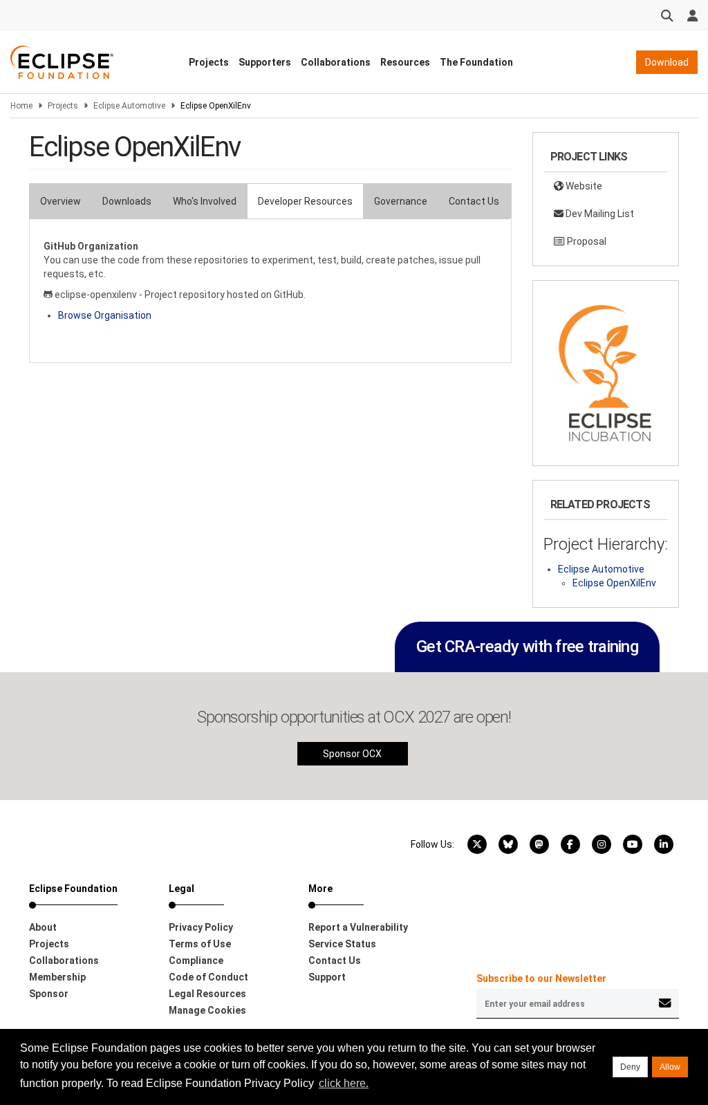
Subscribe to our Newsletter (541, 978)
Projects (209, 62)
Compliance (196, 960)
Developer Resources (305, 201)
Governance (400, 201)
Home (21, 106)
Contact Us (474, 201)
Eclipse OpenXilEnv (614, 582)
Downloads (126, 201)
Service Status (342, 943)
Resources (405, 62)
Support (327, 977)
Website (582, 186)
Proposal (585, 241)
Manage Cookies (207, 1010)
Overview (60, 201)
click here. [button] (344, 1083)
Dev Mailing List (598, 213)
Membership (57, 977)
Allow (670, 1067)
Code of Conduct (208, 977)
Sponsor (48, 993)
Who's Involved (204, 201)
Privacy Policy (201, 927)
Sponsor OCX (352, 753)
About (43, 927)
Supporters (265, 62)
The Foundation (476, 62)
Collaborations (336, 62)
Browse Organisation (104, 315)
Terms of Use (200, 943)
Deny (630, 1067)
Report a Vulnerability (358, 927)
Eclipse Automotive (129, 106)
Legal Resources (207, 993)
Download (667, 62)
